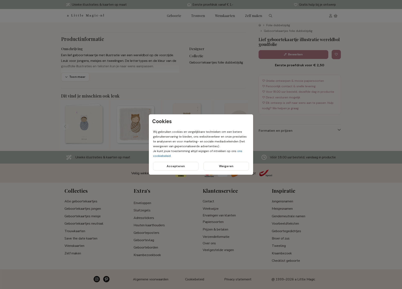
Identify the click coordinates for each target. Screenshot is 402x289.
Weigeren (226, 166)
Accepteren (176, 166)
